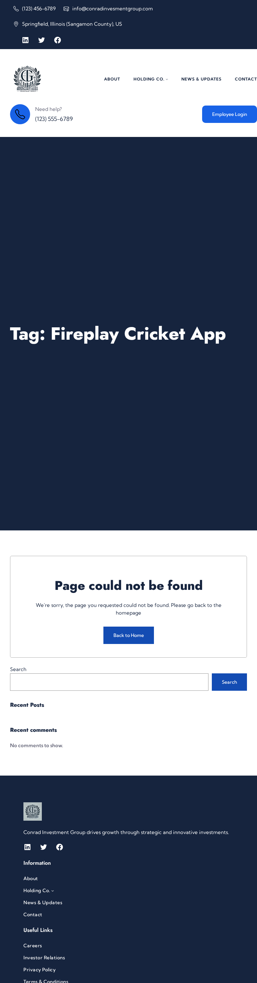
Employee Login (229, 114)
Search (18, 669)
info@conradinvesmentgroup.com (112, 8)
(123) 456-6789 (39, 8)
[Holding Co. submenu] (167, 79)
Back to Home (128, 635)
